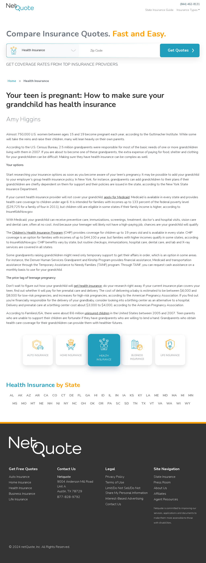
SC (118, 403)
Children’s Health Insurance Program (37, 232)
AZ (28, 395)
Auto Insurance (19, 477)
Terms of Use (114, 482)
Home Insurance (20, 482)
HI (95, 395)
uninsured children (97, 313)
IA (124, 395)
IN (116, 395)
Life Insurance (18, 499)
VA (160, 403)
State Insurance (164, 477)
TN (135, 403)
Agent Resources (166, 499)
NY (66, 403)
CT (63, 395)
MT (33, 403)
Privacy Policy (114, 477)
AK (20, 395)
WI (178, 403)
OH (83, 403)
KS (132, 395)
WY (187, 403)
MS (14, 403)
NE (41, 403)
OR (101, 403)
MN (190, 395)
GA (87, 395)
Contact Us (113, 504)
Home (12, 81)
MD (165, 395)
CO (54, 395)
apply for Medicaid (117, 197)
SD (126, 403)
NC (74, 403)
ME (156, 395)
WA (169, 403)
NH (49, 403)
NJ (58, 403)
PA (109, 403)
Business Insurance (22, 493)
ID (103, 395)
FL (79, 395)
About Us (160, 488)
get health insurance (88, 286)
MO (24, 403)
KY (140, 395)
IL (110, 395)
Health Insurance (20, 488)
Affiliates (160, 493)
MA (174, 395)
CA (46, 395)
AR (37, 395)
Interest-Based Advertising (124, 498)
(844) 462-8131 (190, 4)
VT (152, 403)
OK (92, 403)
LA (148, 395)
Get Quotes (178, 50)
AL (12, 395)
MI (182, 395)
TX (143, 403)
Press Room (162, 482)
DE (71, 395)
